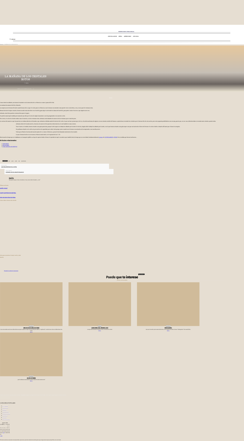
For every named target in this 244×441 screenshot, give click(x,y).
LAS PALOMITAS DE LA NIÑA (9, 167)
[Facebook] (121, 94)
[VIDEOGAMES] (168, 304)
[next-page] (122, 383)
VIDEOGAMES (168, 328)
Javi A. (27, 83)
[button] (12, 39)
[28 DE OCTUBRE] (31, 354)
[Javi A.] (23, 83)
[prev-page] (121, 383)
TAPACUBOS (6, 143)
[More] (140, 94)
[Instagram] (1, 397)
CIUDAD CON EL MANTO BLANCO (15, 172)
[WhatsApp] (135, 94)
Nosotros (1, 44)
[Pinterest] (130, 94)
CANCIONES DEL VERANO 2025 (99, 328)
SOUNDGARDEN (109, 137)
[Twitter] (5, 397)
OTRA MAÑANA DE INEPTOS (10, 146)
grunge (101, 137)
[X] (126, 94)
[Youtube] (8, 397)
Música (99, 326)
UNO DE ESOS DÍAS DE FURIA (8, 197)
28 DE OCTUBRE (31, 378)
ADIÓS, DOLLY (3, 188)
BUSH (115, 137)
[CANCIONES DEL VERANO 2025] (99, 304)
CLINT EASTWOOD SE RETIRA (8, 193)
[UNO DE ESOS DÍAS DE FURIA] (31, 304)
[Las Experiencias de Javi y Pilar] (122, 28)
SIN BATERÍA (6, 145)
